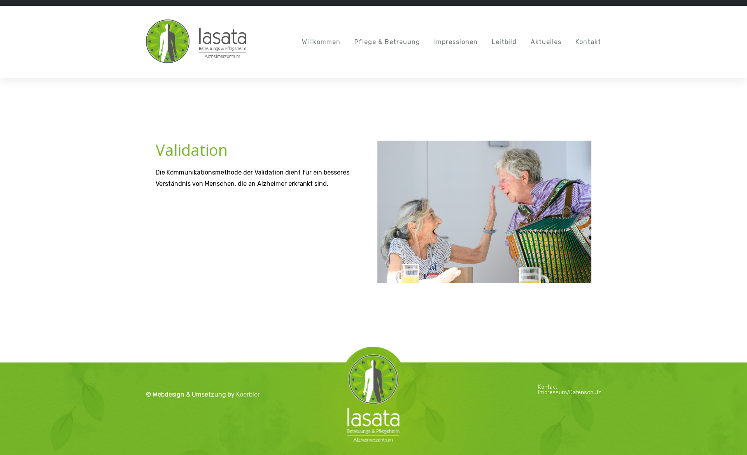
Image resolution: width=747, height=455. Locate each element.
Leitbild (504, 42)
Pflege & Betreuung (387, 42)
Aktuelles (546, 42)
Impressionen (456, 42)
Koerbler (248, 394)
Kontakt (588, 42)
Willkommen (321, 42)
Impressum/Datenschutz (569, 392)
